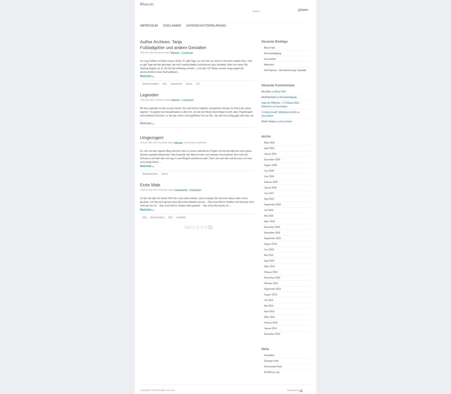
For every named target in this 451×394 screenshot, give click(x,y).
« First (187, 227)
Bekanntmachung (150, 173)
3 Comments (195, 190)
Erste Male (150, 184)
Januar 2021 (270, 154)
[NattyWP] (305, 390)
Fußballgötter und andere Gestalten (173, 47)
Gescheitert (270, 59)
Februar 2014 (270, 322)
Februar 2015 (270, 272)
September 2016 (272, 204)
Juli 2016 (268, 210)
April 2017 (269, 199)
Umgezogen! (152, 137)
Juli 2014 (268, 300)
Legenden (149, 94)
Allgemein (175, 53)
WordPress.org (271, 372)
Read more (147, 75)
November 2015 (272, 232)
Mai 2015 (268, 255)
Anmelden (269, 355)
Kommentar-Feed (273, 366)
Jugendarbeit (176, 83)
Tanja (177, 41)
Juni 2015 (269, 249)
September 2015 (272, 238)
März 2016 (269, 221)
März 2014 (269, 317)
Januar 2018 (270, 187)
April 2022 (269, 148)
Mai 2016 (268, 215)
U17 (198, 83)
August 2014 (270, 294)
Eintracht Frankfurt (151, 83)
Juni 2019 (269, 176)
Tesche (189, 83)
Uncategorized (181, 190)
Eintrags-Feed (271, 361)
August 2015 (270, 244)
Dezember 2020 (272, 159)
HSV (164, 83)
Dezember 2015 (272, 227)
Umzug (165, 173)
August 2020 (270, 165)
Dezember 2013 (272, 334)
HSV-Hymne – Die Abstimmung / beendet (285, 70)
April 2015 (269, 261)
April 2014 (269, 311)
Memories (269, 64)
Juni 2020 (269, 170)
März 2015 (269, 266)
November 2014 (272, 277)
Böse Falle (269, 47)
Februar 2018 (270, 182)
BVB (144, 217)
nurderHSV (181, 217)
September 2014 (272, 289)
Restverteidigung (272, 53)
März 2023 (269, 142)
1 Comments (187, 53)
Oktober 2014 (271, 283)
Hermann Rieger (157, 217)
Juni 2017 (269, 193)
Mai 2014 (268, 306)
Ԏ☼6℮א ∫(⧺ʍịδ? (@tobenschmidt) (278, 112)
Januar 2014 (270, 328)
